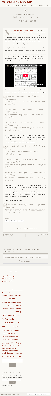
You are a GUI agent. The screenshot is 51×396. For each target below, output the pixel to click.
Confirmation (18, 308)
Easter (10, 315)
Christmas (30, 228)
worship (18, 356)
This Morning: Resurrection (10, 235)
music (35, 228)
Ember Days (16, 315)
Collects (17, 305)
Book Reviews (42, 5)
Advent (4, 293)
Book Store (16, 5)
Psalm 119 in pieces (43, 235)
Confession (11, 308)
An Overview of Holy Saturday (8, 276)
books (8, 298)
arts (18, 293)
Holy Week (16, 327)
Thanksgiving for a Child (13, 350)
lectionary (15, 330)
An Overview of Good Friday (8, 278)
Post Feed (8, 5)
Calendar (6, 302)
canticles (14, 302)
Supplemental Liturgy (9, 348)
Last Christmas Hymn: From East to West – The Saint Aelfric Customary (24, 257)
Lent (4, 334)
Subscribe (12, 382)
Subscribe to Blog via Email (12, 372)
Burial (13, 298)
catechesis (20, 302)
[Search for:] (48, 5)
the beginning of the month (24, 30)
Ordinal (10, 339)
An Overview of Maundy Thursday (9, 280)
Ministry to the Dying (13, 336)
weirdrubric (11, 356)
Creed (14, 312)
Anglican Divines (11, 293)
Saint (17, 345)
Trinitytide (19, 353)
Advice (21, 228)
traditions (6, 353)
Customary (33, 5)
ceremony (4, 305)
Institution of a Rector (6, 330)
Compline (5, 308)
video (4, 356)
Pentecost (5, 343)
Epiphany (5, 319)
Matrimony (5, 336)
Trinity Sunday (14, 353)
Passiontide (15, 339)
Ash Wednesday (12, 295)
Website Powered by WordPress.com (10, 394)
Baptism (18, 295)
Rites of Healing (6, 345)
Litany (15, 334)
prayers (11, 343)
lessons (9, 333)
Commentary (24, 5)
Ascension (5, 295)
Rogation (13, 345)
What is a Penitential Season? (8, 281)
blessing (4, 298)
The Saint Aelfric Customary (16, 1)
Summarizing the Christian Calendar (9, 275)
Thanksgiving (5, 350)
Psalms (18, 343)
